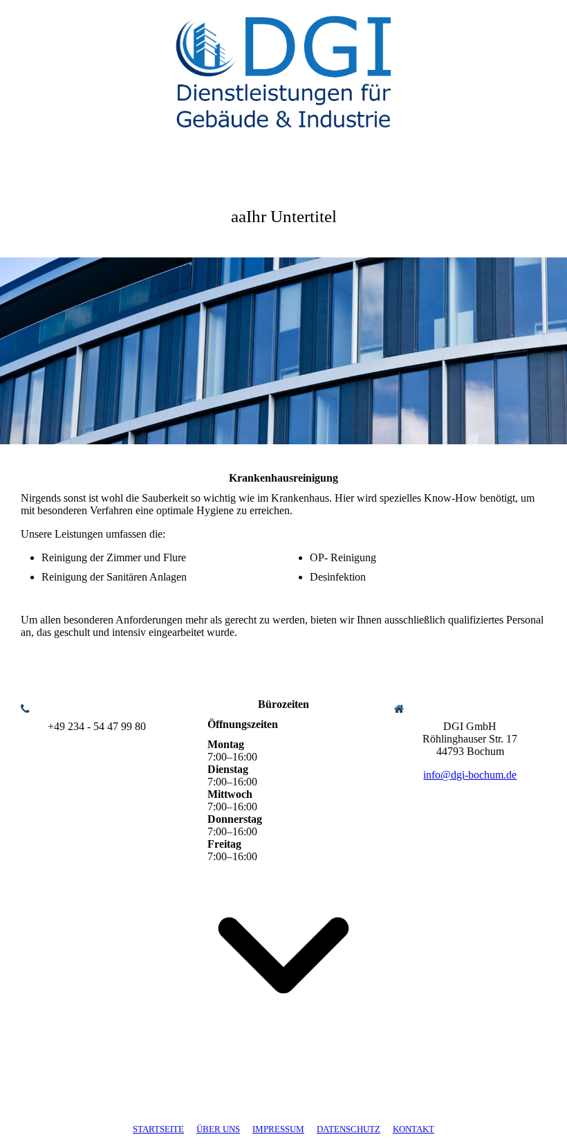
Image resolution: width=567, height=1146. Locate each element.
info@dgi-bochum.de (470, 775)
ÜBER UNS (218, 1129)
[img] (283, 65)
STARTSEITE (158, 1129)
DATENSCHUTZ (348, 1129)
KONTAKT (413, 1129)
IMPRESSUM (278, 1129)
